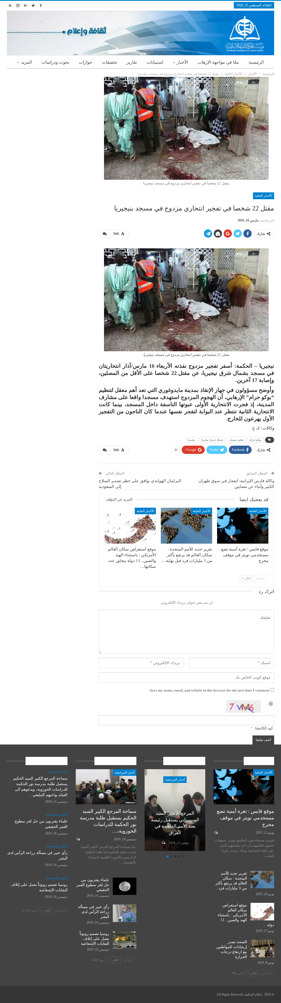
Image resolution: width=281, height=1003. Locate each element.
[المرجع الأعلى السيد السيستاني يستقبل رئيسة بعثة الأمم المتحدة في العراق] (175, 810)
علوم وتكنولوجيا (57, 814)
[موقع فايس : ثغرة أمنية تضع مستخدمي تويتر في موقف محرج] (242, 526)
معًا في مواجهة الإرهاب (218, 62)
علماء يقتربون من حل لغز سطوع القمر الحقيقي (92, 885)
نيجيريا (191, 439)
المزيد (26, 62)
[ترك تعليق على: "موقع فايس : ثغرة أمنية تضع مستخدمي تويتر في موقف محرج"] (215, 832)
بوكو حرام (255, 439)
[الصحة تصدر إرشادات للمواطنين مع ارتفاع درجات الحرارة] (262, 948)
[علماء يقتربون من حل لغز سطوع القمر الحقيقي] (124, 886)
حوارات (85, 62)
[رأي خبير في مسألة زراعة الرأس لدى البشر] (124, 913)
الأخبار (182, 62)
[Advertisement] (49, 111)
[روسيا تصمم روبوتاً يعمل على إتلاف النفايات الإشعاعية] (124, 940)
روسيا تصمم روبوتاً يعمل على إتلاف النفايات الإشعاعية (94, 939)
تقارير (132, 62)
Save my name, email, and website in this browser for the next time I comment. (209, 690)
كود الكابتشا (264, 728)
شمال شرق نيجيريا (212, 439)
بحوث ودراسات (55, 62)
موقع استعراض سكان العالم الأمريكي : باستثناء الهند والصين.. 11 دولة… (246, 915)
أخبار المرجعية (175, 780)
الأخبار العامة (263, 196)
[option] (175, 811)
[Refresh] (271, 703)
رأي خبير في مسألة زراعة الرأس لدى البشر (93, 912)
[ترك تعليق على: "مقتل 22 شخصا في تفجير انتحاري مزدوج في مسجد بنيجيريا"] (104, 233)
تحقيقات (109, 62)
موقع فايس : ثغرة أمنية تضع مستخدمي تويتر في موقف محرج (245, 817)
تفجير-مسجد (236, 439)
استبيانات (155, 62)
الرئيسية (256, 62)
